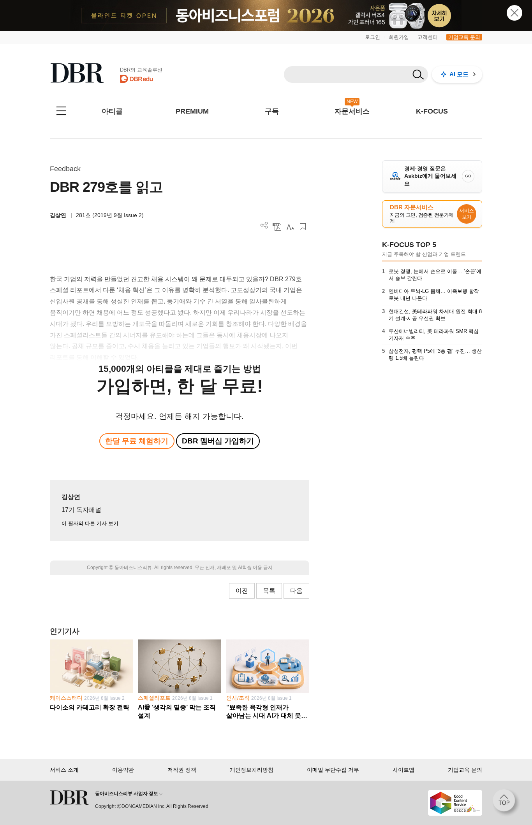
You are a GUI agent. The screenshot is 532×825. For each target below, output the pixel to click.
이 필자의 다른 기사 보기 (90, 523)
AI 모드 (459, 74)
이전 (242, 590)
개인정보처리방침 (251, 770)
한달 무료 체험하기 (136, 441)
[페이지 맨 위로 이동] (506, 802)
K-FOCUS (432, 111)
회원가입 (399, 37)
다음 (296, 590)
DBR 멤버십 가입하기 (218, 441)
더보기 (264, 225)
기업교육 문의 (464, 37)
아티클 (112, 111)
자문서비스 (352, 111)
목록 (269, 590)
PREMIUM (192, 111)
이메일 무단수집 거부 (333, 770)
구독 (272, 111)
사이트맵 (403, 770)
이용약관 (123, 770)
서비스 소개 (64, 770)
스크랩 (302, 226)
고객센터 (427, 37)
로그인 (372, 37)
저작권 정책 (181, 770)
